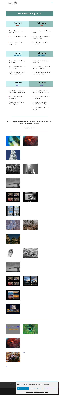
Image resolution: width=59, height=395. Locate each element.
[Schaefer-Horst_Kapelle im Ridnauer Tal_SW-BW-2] (30, 257)
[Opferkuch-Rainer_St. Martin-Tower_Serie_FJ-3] (13, 215)
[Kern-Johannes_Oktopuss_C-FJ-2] (30, 145)
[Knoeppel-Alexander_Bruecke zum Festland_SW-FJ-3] (13, 187)
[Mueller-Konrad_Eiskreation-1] (13, 229)
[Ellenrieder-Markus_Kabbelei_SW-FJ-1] (13, 173)
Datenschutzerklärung (38, 392)
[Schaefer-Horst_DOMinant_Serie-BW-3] (13, 313)
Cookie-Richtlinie (29, 392)
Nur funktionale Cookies (36, 388)
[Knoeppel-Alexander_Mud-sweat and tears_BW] (13, 201)
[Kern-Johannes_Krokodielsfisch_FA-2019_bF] (13, 361)
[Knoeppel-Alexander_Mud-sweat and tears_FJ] (13, 285)
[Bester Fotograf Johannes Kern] (13, 333)
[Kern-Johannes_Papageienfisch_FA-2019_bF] (30, 333)
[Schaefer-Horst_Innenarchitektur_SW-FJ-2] (30, 173)
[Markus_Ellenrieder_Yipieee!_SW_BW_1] (13, 257)
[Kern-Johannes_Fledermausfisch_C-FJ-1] (13, 145)
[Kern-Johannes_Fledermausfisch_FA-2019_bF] (13, 367)
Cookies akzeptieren (23, 388)
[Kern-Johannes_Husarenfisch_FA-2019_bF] (30, 353)
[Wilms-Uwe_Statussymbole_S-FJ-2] (30, 201)
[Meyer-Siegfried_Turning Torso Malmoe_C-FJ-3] (13, 159)
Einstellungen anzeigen (50, 388)
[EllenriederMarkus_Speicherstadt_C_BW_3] (13, 243)
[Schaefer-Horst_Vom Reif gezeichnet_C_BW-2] (30, 229)
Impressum (45, 392)
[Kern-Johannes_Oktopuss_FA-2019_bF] (13, 347)
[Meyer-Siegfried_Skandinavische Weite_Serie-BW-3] (13, 299)
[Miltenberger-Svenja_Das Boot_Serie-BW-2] (30, 285)
